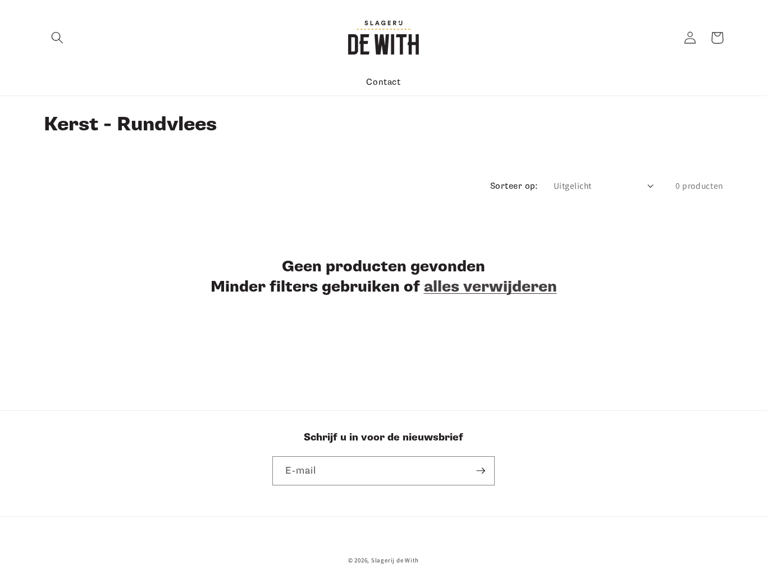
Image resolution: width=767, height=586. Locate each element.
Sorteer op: (514, 186)
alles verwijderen (490, 287)
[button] (57, 37)
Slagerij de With (395, 560)
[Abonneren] (480, 470)
